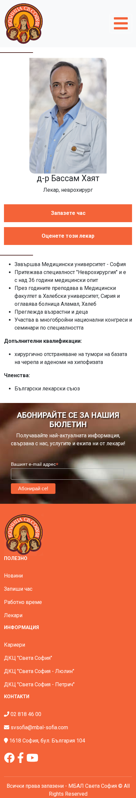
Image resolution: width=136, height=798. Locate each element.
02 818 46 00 (26, 714)
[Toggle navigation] (121, 23)
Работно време (23, 602)
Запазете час (68, 213)
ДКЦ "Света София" (28, 658)
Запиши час (18, 589)
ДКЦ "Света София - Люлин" (39, 671)
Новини (13, 576)
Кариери (14, 645)
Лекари (13, 615)
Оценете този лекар (68, 236)
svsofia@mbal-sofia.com (39, 727)
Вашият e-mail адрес (34, 464)
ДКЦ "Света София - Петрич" (39, 684)
